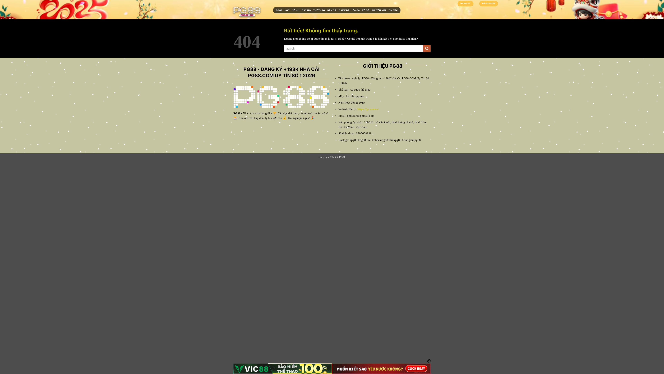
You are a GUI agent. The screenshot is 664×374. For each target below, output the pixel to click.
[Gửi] (427, 48)
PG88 (279, 10)
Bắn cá (331, 10)
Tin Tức (393, 10)
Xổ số (365, 10)
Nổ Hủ (295, 10)
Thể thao (319, 10)
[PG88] (250, 10)
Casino (306, 10)
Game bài (344, 10)
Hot (286, 10)
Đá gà (356, 10)
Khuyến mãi (378, 10)
